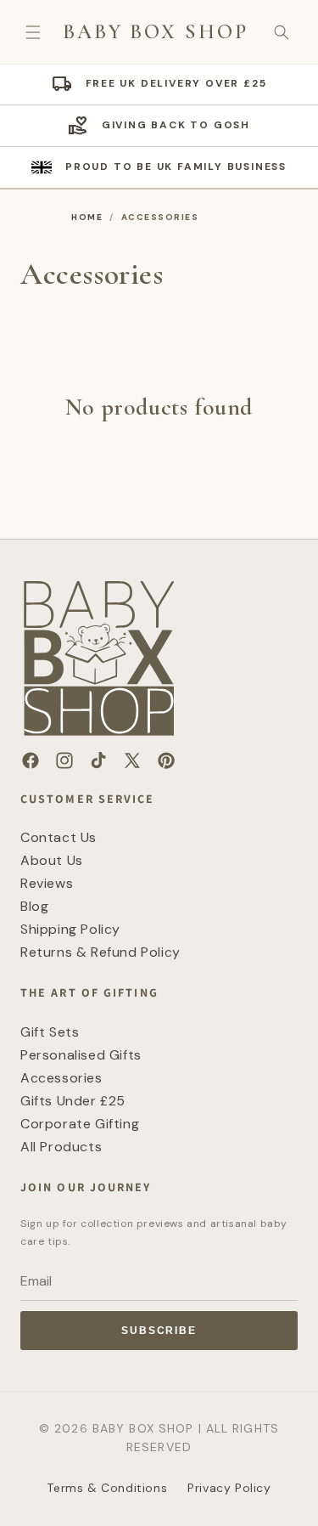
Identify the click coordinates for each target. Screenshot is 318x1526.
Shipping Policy (70, 929)
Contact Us (58, 837)
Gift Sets (49, 1032)
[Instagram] (64, 760)
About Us (51, 860)
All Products (61, 1147)
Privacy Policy (229, 1487)
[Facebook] (30, 760)
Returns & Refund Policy (100, 952)
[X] (132, 760)
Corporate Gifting (79, 1124)
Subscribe (158, 1331)
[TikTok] (98, 760)
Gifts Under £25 (73, 1101)
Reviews (46, 883)
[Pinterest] (166, 760)
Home (87, 217)
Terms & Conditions (107, 1487)
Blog (34, 906)
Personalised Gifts (81, 1055)
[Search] (281, 32)
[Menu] (33, 32)
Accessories (61, 1078)
